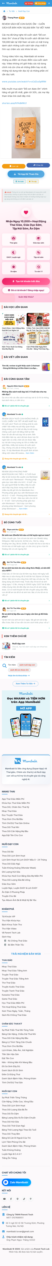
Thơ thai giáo (8, 982)
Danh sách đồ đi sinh (12, 1070)
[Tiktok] (24, 1198)
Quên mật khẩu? (26, 297)
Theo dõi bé (8, 851)
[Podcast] (17, 1198)
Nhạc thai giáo (9, 811)
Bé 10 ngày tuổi (12, 565)
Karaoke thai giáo (11, 995)
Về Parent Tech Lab (11, 932)
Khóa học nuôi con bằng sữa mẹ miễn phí (22, 876)
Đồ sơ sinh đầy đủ (11, 1066)
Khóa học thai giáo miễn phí (16, 803)
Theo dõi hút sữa (10, 1121)
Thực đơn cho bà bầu (12, 819)
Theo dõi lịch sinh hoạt (13, 855)
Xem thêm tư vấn (24, 683)
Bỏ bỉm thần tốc (15, 944)
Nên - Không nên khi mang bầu (17, 1062)
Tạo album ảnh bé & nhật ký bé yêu (19, 900)
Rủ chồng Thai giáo (17, 940)
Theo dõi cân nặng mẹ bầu (15, 831)
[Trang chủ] (4, 11)
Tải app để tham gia (27, 174)
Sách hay (6, 936)
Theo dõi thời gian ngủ (13, 1125)
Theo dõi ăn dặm (10, 1113)
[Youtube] (4, 1198)
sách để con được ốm (19, 670)
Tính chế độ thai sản (12, 1082)
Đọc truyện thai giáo (12, 815)
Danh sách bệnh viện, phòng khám (19, 1078)
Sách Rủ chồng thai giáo (14, 1015)
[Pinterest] (30, 1198)
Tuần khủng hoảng (11, 1150)
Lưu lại (14, 166)
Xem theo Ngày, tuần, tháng (16, 1011)
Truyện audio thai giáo (13, 986)
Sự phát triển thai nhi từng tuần (18, 1030)
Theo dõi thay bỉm (11, 1134)
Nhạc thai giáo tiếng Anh (14, 970)
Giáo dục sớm (9, 884)
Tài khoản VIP (8, 916)
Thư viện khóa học (11, 920)
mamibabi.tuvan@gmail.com (20, 1231)
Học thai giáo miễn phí (13, 1003)
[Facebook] (11, 1198)
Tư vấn (12, 11)
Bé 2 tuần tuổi (11, 532)
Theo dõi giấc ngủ (11, 863)
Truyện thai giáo (10, 974)
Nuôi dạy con (24, 11)
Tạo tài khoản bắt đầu (28, 281)
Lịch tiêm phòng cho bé (13, 1142)
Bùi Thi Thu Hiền (16, 562)
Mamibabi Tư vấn (14, 414)
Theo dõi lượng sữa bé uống (16, 880)
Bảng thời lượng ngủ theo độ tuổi (19, 1130)
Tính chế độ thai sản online (15, 823)
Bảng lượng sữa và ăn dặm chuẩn (19, 1117)
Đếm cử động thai (11, 1074)
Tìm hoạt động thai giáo (14, 1007)
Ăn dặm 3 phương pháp (13, 892)
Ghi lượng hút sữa (11, 872)
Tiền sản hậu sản (10, 1054)
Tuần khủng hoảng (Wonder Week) (19, 868)
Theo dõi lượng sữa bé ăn (15, 1109)
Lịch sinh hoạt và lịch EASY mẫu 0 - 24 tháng (24, 859)
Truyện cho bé (9, 896)
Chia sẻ (39, 165)
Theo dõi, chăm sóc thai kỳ (15, 807)
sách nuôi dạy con (27, 665)
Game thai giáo (9, 999)
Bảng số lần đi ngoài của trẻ (16, 1138)
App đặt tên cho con (12, 835)
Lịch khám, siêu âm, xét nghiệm (17, 1050)
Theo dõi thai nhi (10, 827)
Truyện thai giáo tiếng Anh (15, 978)
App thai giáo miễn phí (13, 799)
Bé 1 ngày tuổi (11, 611)
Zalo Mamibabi (19, 1182)
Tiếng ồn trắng (9, 1158)
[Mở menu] (49, 3)
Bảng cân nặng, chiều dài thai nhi (19, 1034)
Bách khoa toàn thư (12, 924)
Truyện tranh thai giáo (13, 991)
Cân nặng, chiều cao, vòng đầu (17, 1101)
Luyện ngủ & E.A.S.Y (12, 1154)
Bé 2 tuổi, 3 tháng (13, 388)
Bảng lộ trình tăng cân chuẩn (17, 1042)
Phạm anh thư (15, 529)
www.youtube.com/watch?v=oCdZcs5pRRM (24, 81)
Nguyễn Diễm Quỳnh (18, 386)
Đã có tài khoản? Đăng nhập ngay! (27, 290)
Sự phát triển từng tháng (14, 1097)
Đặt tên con (8, 1058)
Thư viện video (9, 928)
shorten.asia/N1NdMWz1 (14, 103)
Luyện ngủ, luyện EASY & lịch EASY (19, 888)
